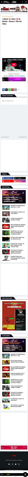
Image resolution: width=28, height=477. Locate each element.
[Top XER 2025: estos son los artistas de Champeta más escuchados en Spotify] (6, 232)
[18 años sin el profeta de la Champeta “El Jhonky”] (6, 220)
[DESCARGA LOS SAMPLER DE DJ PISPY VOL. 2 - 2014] (6, 207)
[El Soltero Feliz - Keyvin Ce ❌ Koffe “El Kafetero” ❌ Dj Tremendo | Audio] (6, 245)
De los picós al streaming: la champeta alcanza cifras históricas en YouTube (17, 251)
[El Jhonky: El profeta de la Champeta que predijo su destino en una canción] (6, 258)
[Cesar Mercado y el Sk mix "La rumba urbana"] (6, 400)
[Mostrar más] (18, 89)
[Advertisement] (14, 42)
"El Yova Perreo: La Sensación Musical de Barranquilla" (17, 405)
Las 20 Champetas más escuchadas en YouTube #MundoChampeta (10, 199)
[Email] (15, 89)
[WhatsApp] (9, 89)
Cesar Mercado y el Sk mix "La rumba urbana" (17, 399)
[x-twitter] (12, 464)
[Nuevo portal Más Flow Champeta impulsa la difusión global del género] (6, 226)
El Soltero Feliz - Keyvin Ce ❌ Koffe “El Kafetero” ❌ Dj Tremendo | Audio (17, 245)
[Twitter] (6, 89)
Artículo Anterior (5, 137)
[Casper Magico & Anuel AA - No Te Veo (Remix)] (6, 213)
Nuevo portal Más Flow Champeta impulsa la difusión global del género (18, 226)
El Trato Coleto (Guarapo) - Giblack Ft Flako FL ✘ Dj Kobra (17, 361)
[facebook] (9, 464)
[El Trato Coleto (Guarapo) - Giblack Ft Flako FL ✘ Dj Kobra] (6, 362)
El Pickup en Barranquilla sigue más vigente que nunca (17, 238)
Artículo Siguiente (22, 137)
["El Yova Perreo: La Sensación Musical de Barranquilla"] (6, 406)
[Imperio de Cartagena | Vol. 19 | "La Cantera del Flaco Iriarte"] (6, 375)
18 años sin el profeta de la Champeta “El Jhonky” (17, 219)
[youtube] (15, 464)
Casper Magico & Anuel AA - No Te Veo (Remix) (18, 212)
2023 (12, 16)
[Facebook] (3, 89)
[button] (1, 2)
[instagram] (19, 464)
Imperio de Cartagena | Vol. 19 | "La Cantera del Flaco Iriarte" (18, 374)
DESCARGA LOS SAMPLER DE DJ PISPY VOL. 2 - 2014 (18, 206)
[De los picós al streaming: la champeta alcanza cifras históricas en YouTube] (6, 251)
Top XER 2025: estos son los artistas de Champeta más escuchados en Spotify (17, 232)
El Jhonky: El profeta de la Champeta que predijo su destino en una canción (18, 258)
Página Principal (6, 16)
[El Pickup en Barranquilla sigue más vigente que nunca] (6, 239)
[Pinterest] (12, 89)
